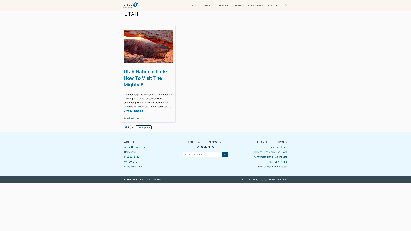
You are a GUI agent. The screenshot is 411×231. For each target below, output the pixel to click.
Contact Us (130, 152)
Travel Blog (282, 180)
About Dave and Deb (135, 147)
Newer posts (143, 127)
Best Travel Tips (278, 147)
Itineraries (239, 5)
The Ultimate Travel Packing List (270, 156)
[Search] (225, 154)
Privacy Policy (131, 156)
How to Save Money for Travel (270, 152)
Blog (194, 5)
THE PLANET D (135, 180)
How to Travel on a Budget (272, 166)
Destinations (207, 5)
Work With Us (131, 161)
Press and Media (133, 166)
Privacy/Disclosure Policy (264, 180)
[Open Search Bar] (286, 5)
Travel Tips (272, 5)
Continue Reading (133, 110)
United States (133, 118)
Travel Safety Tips (277, 161)
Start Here (246, 180)
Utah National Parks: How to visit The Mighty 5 (147, 78)
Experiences (223, 5)
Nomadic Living (255, 5)
